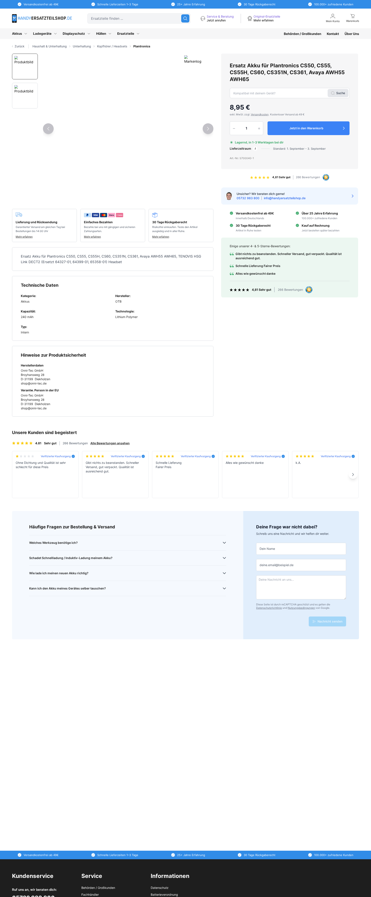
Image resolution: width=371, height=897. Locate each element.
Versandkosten (260, 114)
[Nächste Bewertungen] (353, 474)
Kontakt (333, 34)
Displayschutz (74, 34)
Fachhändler (90, 894)
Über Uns (352, 34)
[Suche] (185, 18)
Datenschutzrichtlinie (269, 607)
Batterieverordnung (164, 894)
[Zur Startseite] (42, 18)
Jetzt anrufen (216, 20)
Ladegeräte (42, 34)
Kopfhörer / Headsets (112, 46)
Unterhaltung (82, 46)
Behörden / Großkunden (302, 34)
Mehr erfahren (264, 20)
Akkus (17, 34)
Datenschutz (160, 887)
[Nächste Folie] (208, 128)
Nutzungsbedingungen (301, 607)
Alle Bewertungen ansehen (110, 443)
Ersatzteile (125, 34)
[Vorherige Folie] (48, 128)
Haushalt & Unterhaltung (49, 46)
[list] (195, 46)
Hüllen (101, 34)
